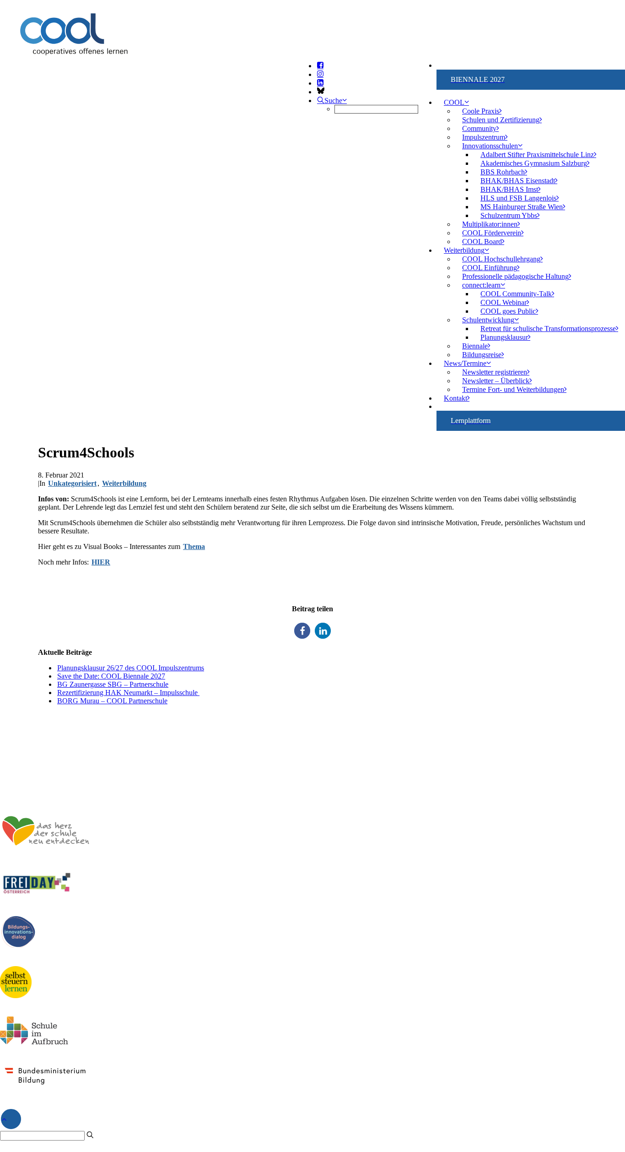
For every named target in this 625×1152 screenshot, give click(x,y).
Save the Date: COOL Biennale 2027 (111, 676)
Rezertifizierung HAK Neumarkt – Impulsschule (128, 692)
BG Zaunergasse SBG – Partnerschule (112, 684)
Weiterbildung (124, 483)
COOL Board (482, 241)
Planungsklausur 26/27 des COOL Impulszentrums (130, 668)
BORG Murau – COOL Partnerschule (112, 701)
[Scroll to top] (11, 1118)
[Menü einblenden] (312, 48)
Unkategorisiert (72, 483)
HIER (101, 562)
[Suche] (47, 1135)
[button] (302, 631)
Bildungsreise (481, 355)
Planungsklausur (504, 337)
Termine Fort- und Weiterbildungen (513, 389)
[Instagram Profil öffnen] (320, 74)
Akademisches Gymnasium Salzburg (533, 163)
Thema (194, 546)
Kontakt (455, 398)
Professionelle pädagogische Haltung (515, 276)
